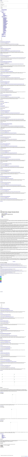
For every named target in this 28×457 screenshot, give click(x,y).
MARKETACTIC (5, 27)
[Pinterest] (14, 280)
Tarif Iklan (4, 14)
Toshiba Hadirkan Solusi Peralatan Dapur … (5, 110)
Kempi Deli (4, 33)
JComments (14, 261)
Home (2, 434)
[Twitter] (14, 277)
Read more (1, 60)
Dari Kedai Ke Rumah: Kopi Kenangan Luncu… (5, 55)
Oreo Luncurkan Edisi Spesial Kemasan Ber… (5, 189)
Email (2, 216)
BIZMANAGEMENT (5, 20)
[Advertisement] (4, 206)
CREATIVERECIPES (5, 21)
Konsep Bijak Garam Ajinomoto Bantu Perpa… (5, 182)
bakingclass (7, 309)
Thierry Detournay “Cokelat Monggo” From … (5, 365)
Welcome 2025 (2, 101)
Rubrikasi (6, 213)
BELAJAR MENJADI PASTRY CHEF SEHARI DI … (5, 333)
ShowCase (4, 29)
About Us (3, 12)
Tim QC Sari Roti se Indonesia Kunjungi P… (5, 88)
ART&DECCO (4, 17)
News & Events (3, 16)
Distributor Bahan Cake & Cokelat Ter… (4, 308)
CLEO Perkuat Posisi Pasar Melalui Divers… (5, 196)
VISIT (3, 31)
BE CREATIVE (4, 19)
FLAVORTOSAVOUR (5, 23)
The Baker (4, 32)
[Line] (14, 279)
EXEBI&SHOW (4, 22)
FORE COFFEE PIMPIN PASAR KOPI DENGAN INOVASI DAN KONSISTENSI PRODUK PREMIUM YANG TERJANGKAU (13, 267)
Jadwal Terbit (4, 15)
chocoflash (7, 334)
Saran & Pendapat (4, 34)
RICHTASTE (4, 28)
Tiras (3, 13)
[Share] (14, 281)
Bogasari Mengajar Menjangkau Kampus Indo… (5, 176)
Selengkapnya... (2, 433)
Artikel (2, 436)
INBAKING (4, 25)
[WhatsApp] (14, 278)
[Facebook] (14, 276)
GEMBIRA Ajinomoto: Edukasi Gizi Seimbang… (5, 48)
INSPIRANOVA (4, 26)
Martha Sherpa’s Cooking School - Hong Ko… (5, 340)
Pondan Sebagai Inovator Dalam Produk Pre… (5, 314)
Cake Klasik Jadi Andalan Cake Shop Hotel (5, 346)
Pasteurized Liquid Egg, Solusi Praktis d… (5, 359)
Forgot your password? (4, 9)
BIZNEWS (6, 56)
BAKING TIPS (4, 18)
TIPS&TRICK (4, 30)
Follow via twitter (3, 36)
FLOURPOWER (5, 24)
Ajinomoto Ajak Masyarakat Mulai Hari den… (5, 75)
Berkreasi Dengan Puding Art (3, 327)
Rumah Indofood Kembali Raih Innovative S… (5, 150)
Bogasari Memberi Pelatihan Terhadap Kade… (5, 130)
